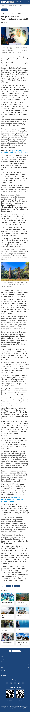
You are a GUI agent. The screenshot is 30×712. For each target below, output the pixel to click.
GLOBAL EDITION (17, 704)
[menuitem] (18, 2)
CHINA (11, 704)
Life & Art (11, 6)
